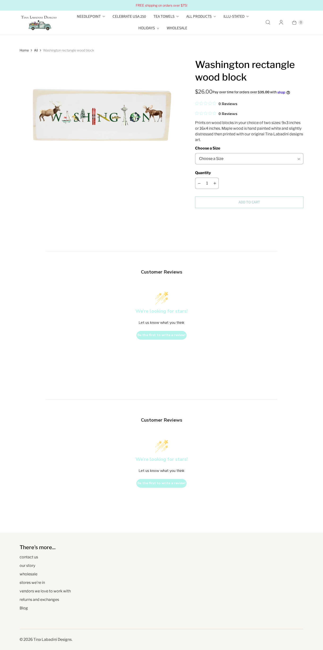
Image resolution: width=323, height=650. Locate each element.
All (36, 50)
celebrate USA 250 (129, 16)
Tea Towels (164, 16)
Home (24, 50)
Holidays (146, 28)
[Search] (268, 22)
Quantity (203, 173)
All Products (199, 16)
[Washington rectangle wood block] (101, 114)
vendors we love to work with (45, 591)
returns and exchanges (39, 599)
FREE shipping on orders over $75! (161, 5)
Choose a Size (207, 148)
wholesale (28, 574)
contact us (29, 557)
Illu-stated (233, 16)
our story (27, 565)
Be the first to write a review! (161, 335)
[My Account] (281, 22)
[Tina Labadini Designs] (38, 22)
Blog (24, 608)
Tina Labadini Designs (52, 639)
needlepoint (89, 16)
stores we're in (32, 582)
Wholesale (177, 28)
